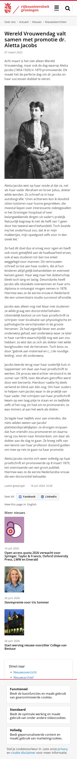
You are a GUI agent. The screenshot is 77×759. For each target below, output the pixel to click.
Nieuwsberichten (56, 22)
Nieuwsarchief (23, 677)
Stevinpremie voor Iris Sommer (26, 602)
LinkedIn (51, 496)
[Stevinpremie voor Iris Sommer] (14, 579)
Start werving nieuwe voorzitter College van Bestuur (35, 647)
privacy (63, 749)
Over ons (10, 22)
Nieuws (36, 22)
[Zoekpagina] (67, 8)
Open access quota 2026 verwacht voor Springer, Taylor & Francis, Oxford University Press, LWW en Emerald (36, 556)
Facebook (29, 496)
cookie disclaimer (23, 753)
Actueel (24, 22)
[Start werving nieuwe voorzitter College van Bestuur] (14, 622)
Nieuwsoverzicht (25, 672)
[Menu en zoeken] (56, 8)
